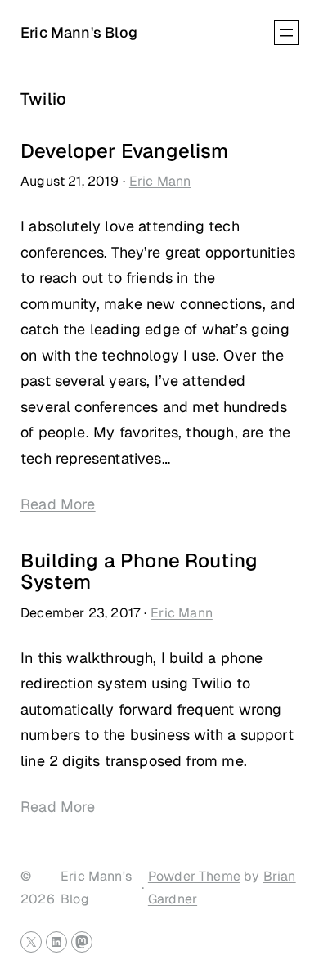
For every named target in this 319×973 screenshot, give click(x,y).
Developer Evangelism (124, 151)
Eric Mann (160, 181)
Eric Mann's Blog (78, 32)
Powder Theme (194, 876)
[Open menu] (286, 32)
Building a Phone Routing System (139, 572)
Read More (58, 504)
